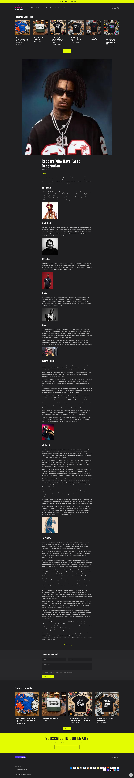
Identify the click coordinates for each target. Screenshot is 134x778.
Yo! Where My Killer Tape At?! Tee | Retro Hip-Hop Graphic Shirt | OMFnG (58, 40)
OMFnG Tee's (20, 774)
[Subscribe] (77, 747)
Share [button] (44, 173)
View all (67, 51)
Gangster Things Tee (93, 37)
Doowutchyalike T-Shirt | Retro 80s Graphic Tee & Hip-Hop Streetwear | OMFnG (111, 41)
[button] (111, 7)
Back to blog (68, 645)
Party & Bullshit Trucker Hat (38, 38)
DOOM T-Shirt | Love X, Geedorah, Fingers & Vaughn (76, 39)
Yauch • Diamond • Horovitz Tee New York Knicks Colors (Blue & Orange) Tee (22, 40)
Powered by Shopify (27, 774)
